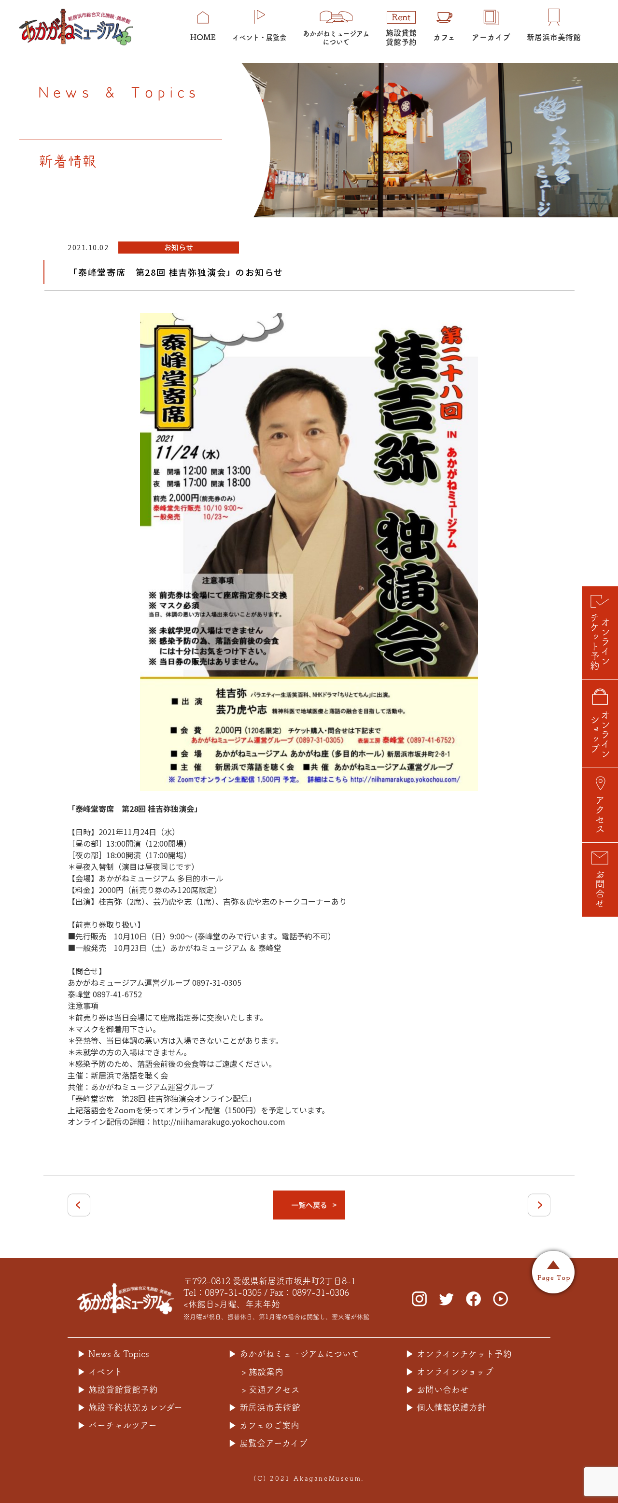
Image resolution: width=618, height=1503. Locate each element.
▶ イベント (100, 1371)
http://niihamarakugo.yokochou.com (219, 1121)
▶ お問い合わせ (437, 1389)
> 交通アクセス (270, 1389)
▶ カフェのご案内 (263, 1425)
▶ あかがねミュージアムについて (294, 1353)
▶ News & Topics (113, 1353)
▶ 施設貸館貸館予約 (117, 1389)
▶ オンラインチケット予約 (459, 1353)
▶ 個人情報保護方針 (446, 1407)
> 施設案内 (262, 1371)
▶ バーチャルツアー (117, 1425)
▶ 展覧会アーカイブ (268, 1443)
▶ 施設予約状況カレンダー (130, 1407)
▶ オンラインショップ (449, 1371)
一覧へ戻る (309, 1205)
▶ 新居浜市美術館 (264, 1407)
